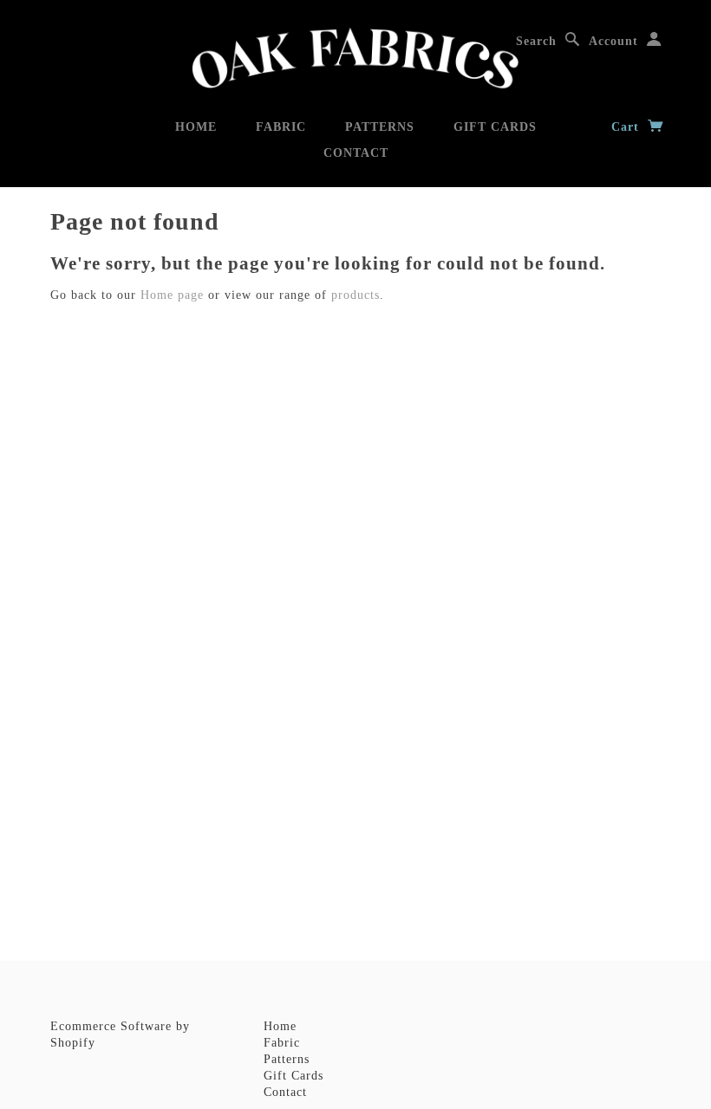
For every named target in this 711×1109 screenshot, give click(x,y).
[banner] (355, 58)
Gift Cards (495, 126)
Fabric (281, 126)
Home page (172, 295)
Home (196, 126)
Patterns (379, 126)
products (355, 295)
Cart (627, 126)
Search (536, 41)
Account (613, 41)
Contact (355, 152)
